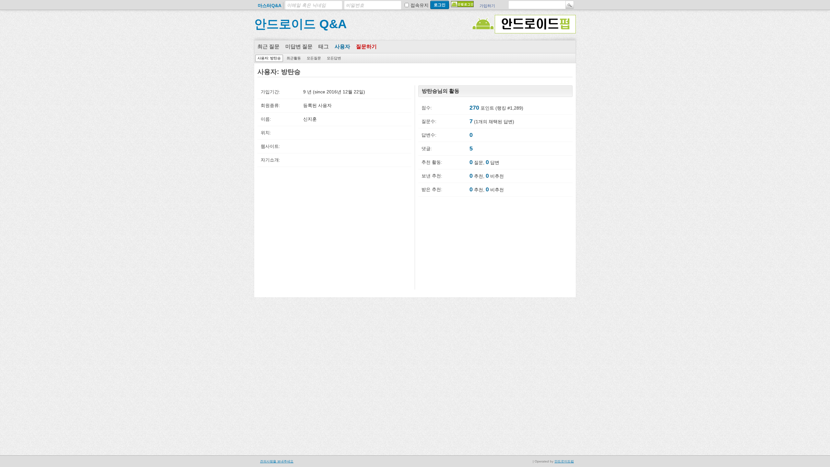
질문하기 (366, 46)
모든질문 (314, 58)
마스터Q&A (269, 5)
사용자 (342, 46)
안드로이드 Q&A (300, 24)
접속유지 (419, 5)
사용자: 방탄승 (269, 58)
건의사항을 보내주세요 (276, 461)
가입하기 (487, 6)
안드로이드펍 (564, 461)
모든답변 (334, 58)
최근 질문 (268, 46)
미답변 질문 (299, 46)
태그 (323, 46)
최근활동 (294, 58)
